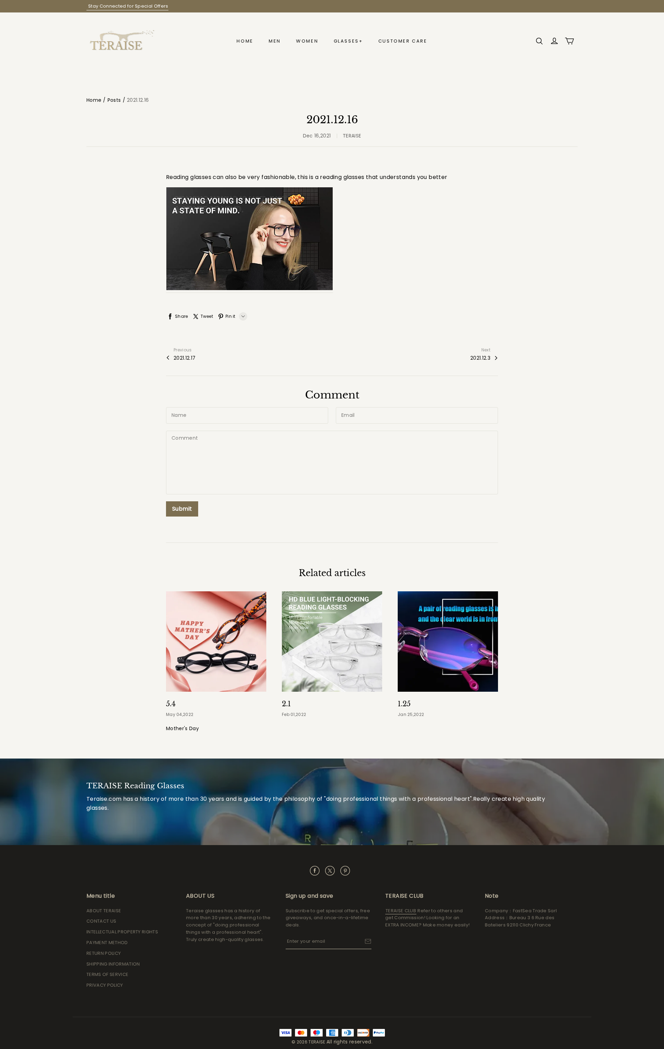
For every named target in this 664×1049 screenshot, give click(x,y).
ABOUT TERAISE (103, 910)
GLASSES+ (348, 41)
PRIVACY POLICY (104, 985)
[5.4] (216, 641)
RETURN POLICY (103, 953)
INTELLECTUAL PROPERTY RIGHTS (122, 932)
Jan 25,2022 (411, 714)
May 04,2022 (179, 714)
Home (93, 100)
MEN (275, 41)
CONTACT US (101, 921)
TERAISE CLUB (401, 910)
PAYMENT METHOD (107, 942)
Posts (114, 100)
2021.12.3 (480, 358)
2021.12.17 (185, 358)
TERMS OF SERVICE (107, 974)
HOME (245, 41)
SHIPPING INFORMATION (113, 964)
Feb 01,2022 (294, 714)
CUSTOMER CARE (402, 41)
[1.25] (448, 641)
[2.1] (332, 641)
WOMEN (307, 41)
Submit (182, 509)
